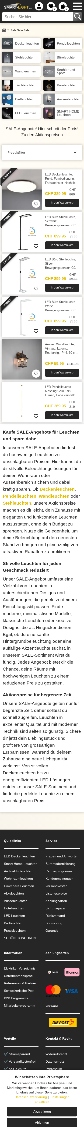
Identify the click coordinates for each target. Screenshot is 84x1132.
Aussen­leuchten (16, 901)
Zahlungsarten (56, 901)
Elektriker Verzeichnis (19, 968)
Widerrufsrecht (56, 1054)
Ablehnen (42, 1122)
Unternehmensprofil (18, 976)
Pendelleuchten (19, 496)
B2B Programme (16, 998)
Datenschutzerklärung (30, 1097)
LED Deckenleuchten (19, 856)
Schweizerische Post (19, 991)
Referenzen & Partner (20, 983)
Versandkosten (56, 886)
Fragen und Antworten (62, 856)
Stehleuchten (17, 503)
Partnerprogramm (59, 871)
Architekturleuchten (18, 871)
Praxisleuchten (15, 930)
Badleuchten (13, 923)
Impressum (54, 1069)
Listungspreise (56, 893)
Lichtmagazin (55, 908)
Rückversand (55, 916)
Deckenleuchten (57, 489)
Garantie (52, 930)
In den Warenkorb (62, 202)
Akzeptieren (42, 1111)
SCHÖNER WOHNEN (20, 938)
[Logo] (17, 6)
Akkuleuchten (14, 893)
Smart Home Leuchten (20, 864)
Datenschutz (55, 1061)
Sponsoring (54, 923)
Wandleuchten (54, 496)
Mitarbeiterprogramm (19, 1005)
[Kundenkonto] (39, 6)
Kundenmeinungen (60, 878)
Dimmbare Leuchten (19, 886)
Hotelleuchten (14, 908)
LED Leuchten (14, 916)
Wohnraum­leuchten (18, 878)
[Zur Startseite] (4, 30)
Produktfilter (16, 152)
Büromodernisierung (61, 864)
